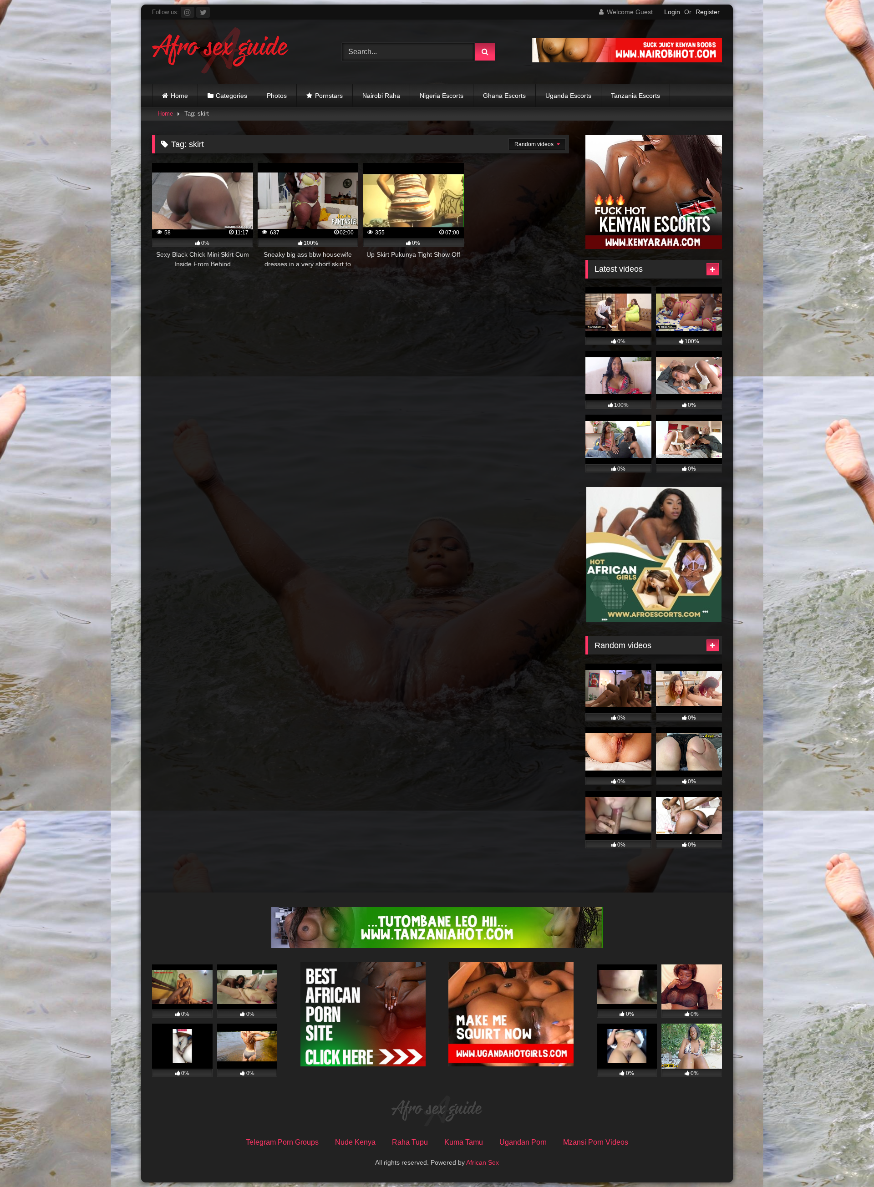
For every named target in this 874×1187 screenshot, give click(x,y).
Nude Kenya (355, 1142)
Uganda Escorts (568, 95)
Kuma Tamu (463, 1142)
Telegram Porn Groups (282, 1142)
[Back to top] (846, 1160)
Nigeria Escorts (441, 95)
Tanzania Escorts (635, 95)
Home (179, 95)
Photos (277, 95)
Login (672, 11)
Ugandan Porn (523, 1142)
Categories (231, 95)
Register (708, 11)
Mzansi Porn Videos (595, 1142)
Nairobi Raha (381, 95)
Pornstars (329, 95)
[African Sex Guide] (220, 52)
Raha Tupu (410, 1142)
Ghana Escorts (504, 95)
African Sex (482, 1162)
